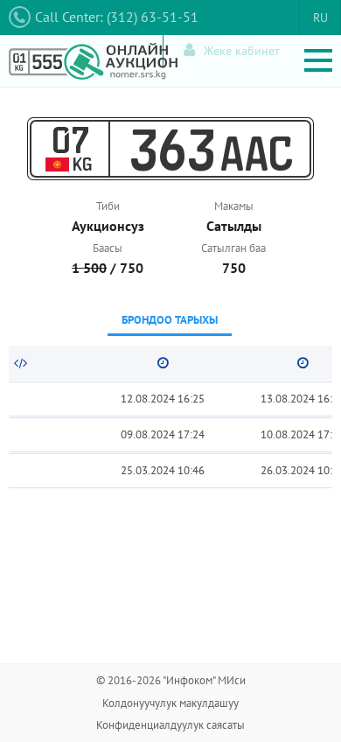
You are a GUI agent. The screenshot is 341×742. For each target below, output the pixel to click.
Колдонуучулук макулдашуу (170, 703)
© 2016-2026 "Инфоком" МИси (171, 680)
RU (320, 17)
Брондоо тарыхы (170, 319)
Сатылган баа (233, 248)
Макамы (234, 206)
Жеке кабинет (242, 51)
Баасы (107, 248)
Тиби (108, 206)
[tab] (170, 321)
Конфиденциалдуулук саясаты (170, 725)
